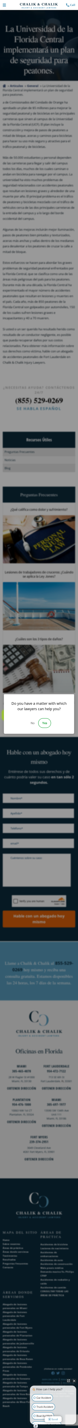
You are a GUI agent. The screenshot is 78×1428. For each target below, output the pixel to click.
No (33, 723)
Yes (44, 723)
